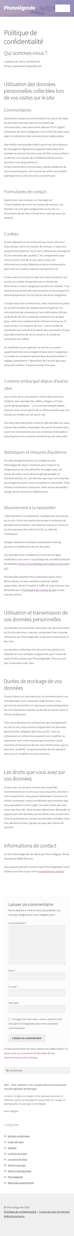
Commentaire (17, 923)
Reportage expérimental (21, 1182)
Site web (13, 1003)
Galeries (12, 1147)
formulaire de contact (51, 871)
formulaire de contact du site (40, 590)
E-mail (13, 986)
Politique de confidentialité (20, 1211)
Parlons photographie (19, 1171)
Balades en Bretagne (19, 1136)
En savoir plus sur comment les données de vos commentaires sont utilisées (36, 1053)
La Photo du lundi (17, 1153)
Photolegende (15, 1176)
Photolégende (19, 7)
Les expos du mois (17, 1159)
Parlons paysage (16, 1165)
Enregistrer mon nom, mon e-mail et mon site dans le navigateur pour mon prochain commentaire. (35, 1023)
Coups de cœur (16, 1142)
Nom (12, 970)
